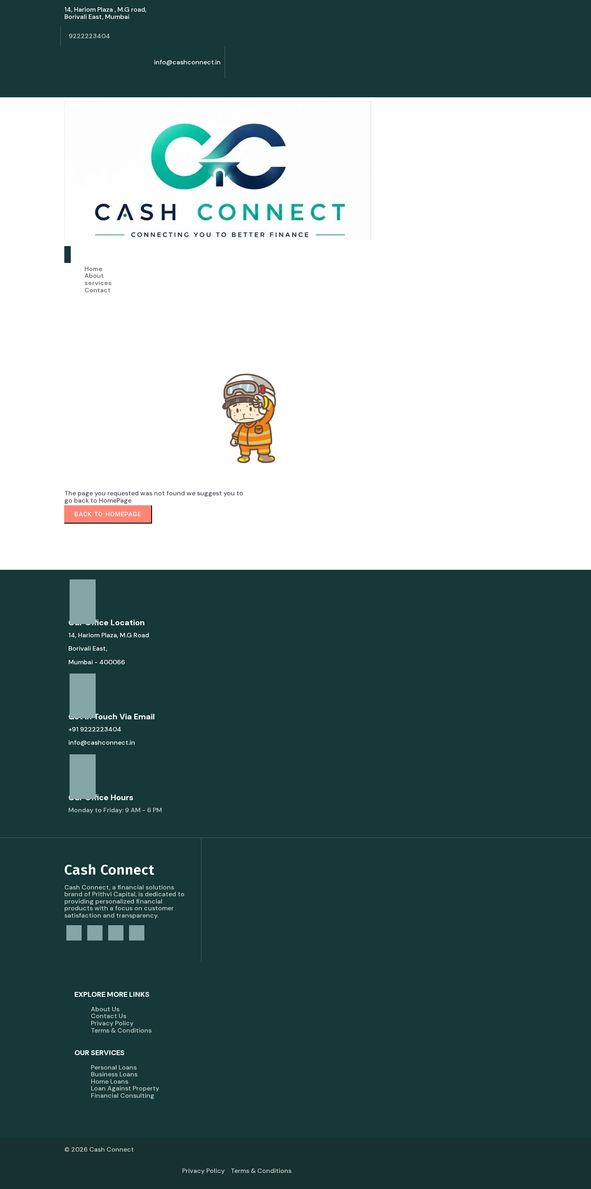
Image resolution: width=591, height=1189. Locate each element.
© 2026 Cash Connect (99, 1149)
